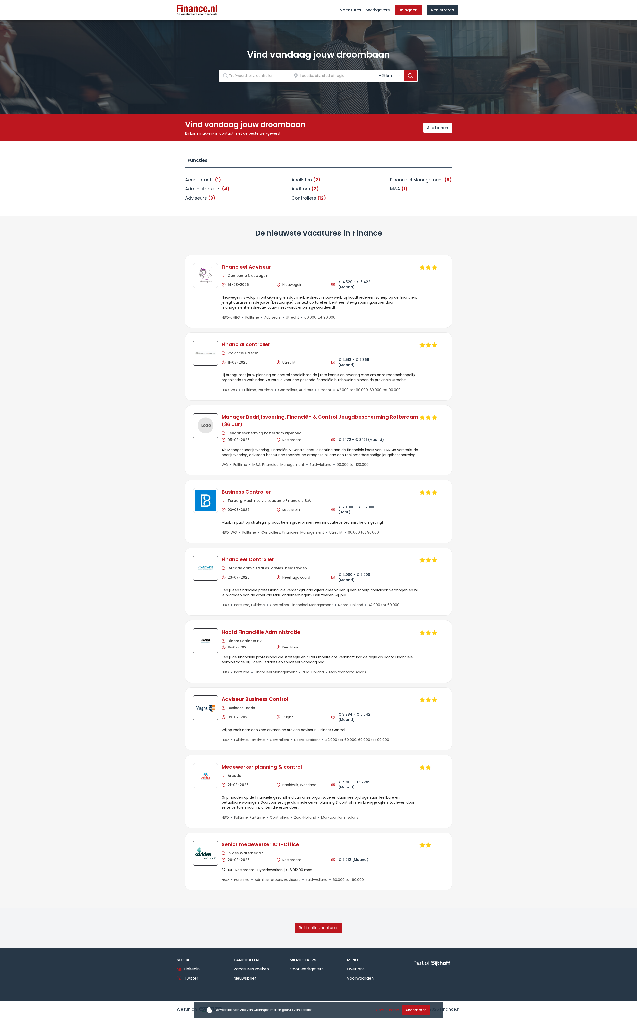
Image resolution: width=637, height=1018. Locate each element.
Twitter (191, 978)
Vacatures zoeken (251, 969)
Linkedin (192, 969)
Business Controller (246, 491)
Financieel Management (421, 180)
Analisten (305, 180)
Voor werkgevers (307, 969)
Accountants (203, 180)
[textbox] (254, 76)
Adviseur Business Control (255, 699)
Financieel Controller (248, 559)
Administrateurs (207, 189)
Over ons (356, 969)
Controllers (308, 198)
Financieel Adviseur (246, 266)
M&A (399, 189)
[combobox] (254, 76)
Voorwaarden (360, 978)
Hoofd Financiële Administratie (261, 632)
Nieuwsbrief (244, 978)
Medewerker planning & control (262, 766)
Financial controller (246, 344)
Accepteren (416, 1009)
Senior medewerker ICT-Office (260, 844)
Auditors (305, 189)
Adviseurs (200, 198)
